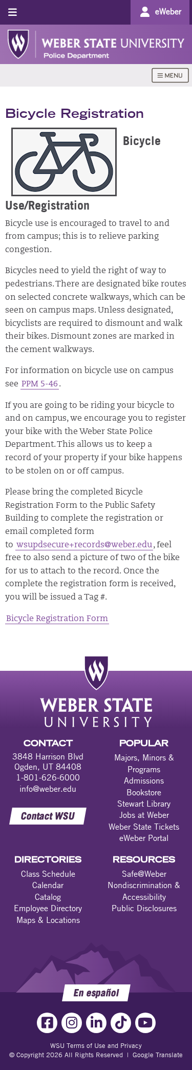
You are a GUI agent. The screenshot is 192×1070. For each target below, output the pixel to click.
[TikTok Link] (121, 1023)
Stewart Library (143, 803)
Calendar (47, 885)
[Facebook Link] (47, 1023)
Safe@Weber (144, 874)
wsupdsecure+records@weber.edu (84, 545)
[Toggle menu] (12, 12)
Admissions (144, 780)
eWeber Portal (143, 838)
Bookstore (143, 792)
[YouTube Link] (145, 1023)
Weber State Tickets (144, 826)
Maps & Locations (48, 920)
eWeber (168, 11)
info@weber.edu (47, 789)
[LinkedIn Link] (96, 1023)
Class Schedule (48, 874)
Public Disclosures (144, 908)
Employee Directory (48, 908)
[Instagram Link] (71, 1023)
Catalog (48, 897)
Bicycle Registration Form (57, 619)
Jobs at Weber (144, 815)
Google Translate (158, 1055)
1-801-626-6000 (48, 777)
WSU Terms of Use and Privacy (96, 1045)
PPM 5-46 (40, 384)
